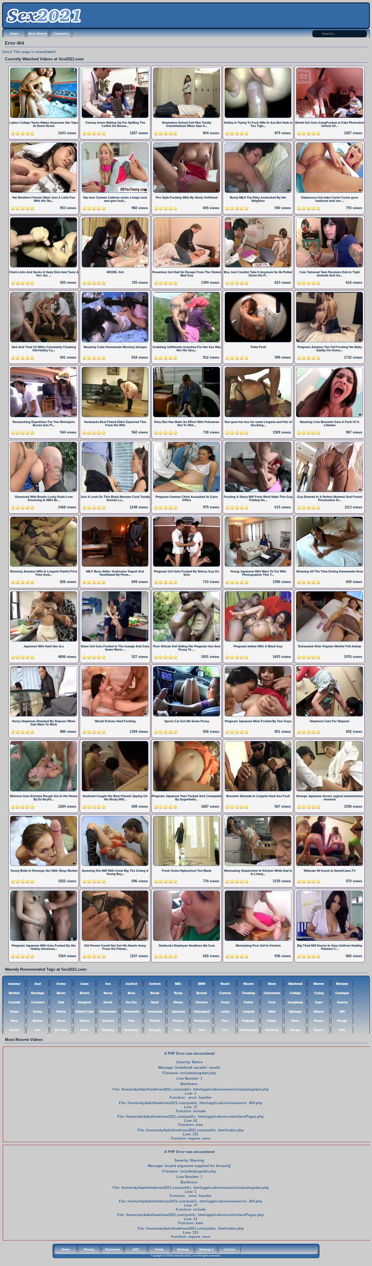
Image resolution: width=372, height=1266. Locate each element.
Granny (342, 1002)
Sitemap (183, 1249)
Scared (14, 1030)
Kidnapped (201, 1011)
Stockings (131, 1030)
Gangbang (295, 1002)
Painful (155, 1020)
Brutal (154, 993)
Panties (178, 1020)
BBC (178, 983)
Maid (272, 1011)
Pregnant (248, 1020)
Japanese (178, 1011)
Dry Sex (131, 1002)
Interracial (155, 1011)
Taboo (178, 1030)
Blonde (318, 983)
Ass (108, 983)
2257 (136, 1249)
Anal (37, 983)
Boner (61, 993)
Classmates (272, 993)
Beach (225, 983)
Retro (295, 1020)
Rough (342, 1020)
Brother (14, 993)
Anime (61, 983)
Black (272, 983)
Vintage (295, 1030)
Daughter (84, 1002)
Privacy (89, 1249)
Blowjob (342, 983)
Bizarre (248, 983)
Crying (319, 993)
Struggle (155, 1030)
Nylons (85, 1020)
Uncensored (248, 1030)
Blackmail (295, 983)
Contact (229, 1249)
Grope (14, 1011)
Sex (37, 1030)
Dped (154, 1002)
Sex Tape (61, 1030)
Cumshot (37, 1002)
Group (37, 1011)
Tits (225, 1030)
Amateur (14, 983)
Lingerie (248, 1011)
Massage (295, 1011)
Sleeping (108, 1030)
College (295, 993)
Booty (107, 993)
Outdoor (108, 1020)
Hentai (61, 1011)
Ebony (178, 1002)
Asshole (155, 983)
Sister (84, 1030)
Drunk (107, 1002)
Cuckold (14, 1002)
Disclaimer (112, 1249)
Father (248, 1002)
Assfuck (131, 983)
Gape (318, 1002)
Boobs (84, 993)
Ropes (318, 1020)
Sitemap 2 (206, 1249)
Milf (342, 1011)
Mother (38, 1020)
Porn (225, 1020)
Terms (65, 1249)
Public (271, 1020)
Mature (319, 1011)
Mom (14, 1020)
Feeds (159, 1249)
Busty (178, 993)
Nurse (61, 1020)
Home (14, 33)
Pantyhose (201, 1020)
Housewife (131, 1011)
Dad (61, 1002)
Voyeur (319, 1030)
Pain (131, 1020)
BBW (201, 983)
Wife (342, 1030)
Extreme (202, 1002)
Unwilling (272, 1030)
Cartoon (225, 993)
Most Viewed (38, 33)
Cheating (248, 993)
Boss (131, 993)
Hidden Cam (84, 1011)
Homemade (108, 1011)
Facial (225, 1002)
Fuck (271, 1002)
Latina (225, 1011)
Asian (84, 983)
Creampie (342, 993)
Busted (201, 993)
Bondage (37, 993)
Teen (201, 1030)
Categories (61, 33)
